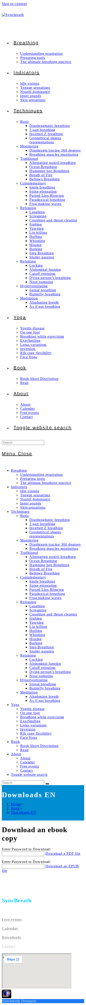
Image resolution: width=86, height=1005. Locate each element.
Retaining (28, 655)
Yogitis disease (32, 709)
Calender (27, 762)
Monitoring (29, 540)
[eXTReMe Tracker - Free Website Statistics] (6, 997)
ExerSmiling (30, 721)
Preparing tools (32, 479)
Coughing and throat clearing (53, 614)
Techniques (20, 511)
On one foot (30, 713)
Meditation (29, 692)
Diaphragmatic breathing (49, 520)
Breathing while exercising (42, 717)
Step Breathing (41, 647)
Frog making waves (45, 598)
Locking (36, 659)
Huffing (35, 631)
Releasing (28, 602)
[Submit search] (47, 783)
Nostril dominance (35, 499)
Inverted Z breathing (46, 528)
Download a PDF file (62, 853)
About (16, 754)
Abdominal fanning (45, 664)
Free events (29, 766)
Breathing (19, 470)
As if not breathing (44, 700)
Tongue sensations (35, 495)
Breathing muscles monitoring (53, 548)
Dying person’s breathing (50, 672)
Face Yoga (28, 737)
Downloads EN (23, 812)
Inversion (28, 729)
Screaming (38, 610)
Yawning (36, 622)
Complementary (33, 577)
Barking (35, 643)
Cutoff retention (42, 668)
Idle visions (29, 491)
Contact (26, 770)
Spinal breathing (42, 684)
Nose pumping (41, 676)
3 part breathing (42, 524)
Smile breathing (42, 581)
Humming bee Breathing (49, 565)
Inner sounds (30, 503)
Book (15, 742)
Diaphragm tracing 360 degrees (55, 544)
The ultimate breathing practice (45, 483)
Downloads (11, 937)
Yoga (15, 705)
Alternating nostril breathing (52, 557)
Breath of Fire (41, 569)
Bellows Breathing (44, 573)
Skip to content (14, 4)
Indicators (19, 487)
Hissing (35, 639)
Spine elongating (43, 585)
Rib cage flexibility (36, 733)
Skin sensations (33, 507)
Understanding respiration (41, 474)
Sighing (35, 618)
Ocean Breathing (43, 561)
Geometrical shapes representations (45, 534)
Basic (24, 516)
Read (24, 750)
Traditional (29, 553)
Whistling (37, 635)
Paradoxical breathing (47, 594)
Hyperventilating (34, 680)
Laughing (37, 606)
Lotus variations (33, 725)
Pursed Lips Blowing (46, 590)
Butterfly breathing (45, 688)
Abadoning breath (44, 696)
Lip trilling (38, 627)
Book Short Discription (39, 746)
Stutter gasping (41, 651)
